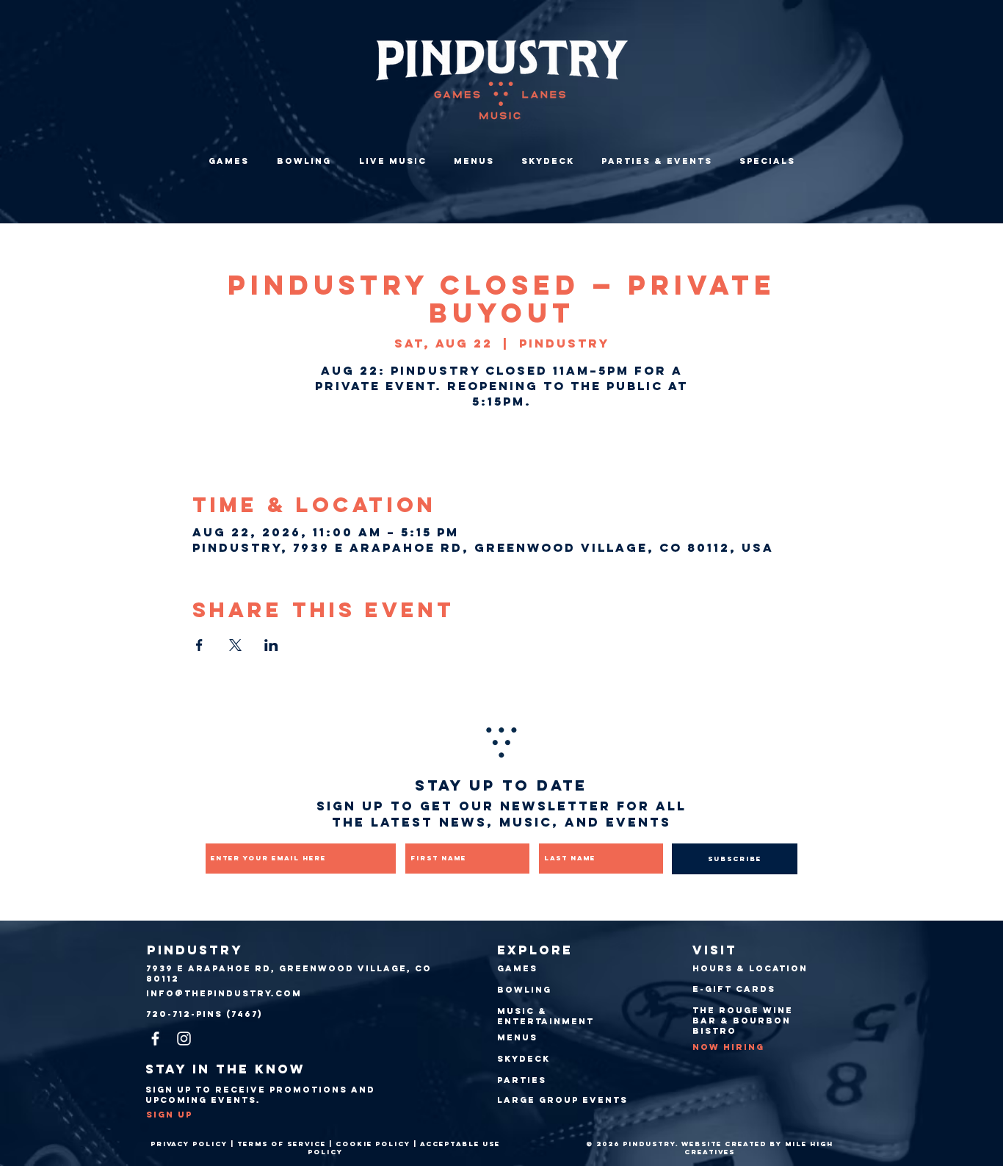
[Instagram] (184, 1038)
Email (219, 833)
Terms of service (281, 1144)
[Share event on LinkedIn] (271, 645)
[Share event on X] (235, 645)
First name (432, 833)
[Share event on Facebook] (199, 645)
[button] (656, 161)
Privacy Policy (189, 1144)
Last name (564, 833)
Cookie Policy (373, 1144)
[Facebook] (155, 1038)
